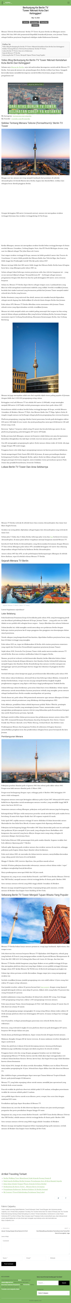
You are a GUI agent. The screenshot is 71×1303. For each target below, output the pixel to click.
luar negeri (45, 987)
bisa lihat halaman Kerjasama (10, 1284)
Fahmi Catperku (8, 1206)
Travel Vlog (44, 22)
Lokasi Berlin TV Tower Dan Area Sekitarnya (17, 51)
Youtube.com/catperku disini (10, 1289)
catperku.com (37, 1300)
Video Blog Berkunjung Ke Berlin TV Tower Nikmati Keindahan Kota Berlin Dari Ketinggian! (33, 46)
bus (51, 537)
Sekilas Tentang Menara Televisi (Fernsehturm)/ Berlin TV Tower (24, 49)
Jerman (26, 22)
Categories (40, 1289)
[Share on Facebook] (66, 1198)
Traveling (35, 25)
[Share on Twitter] (58, 1198)
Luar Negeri (34, 22)
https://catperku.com (7, 1220)
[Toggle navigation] (68, 3)
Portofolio (26, 1284)
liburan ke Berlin (17, 67)
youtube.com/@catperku (21, 119)
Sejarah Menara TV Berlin (11, 53)
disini (19, 1280)
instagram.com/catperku (22, 116)
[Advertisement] (35, 198)
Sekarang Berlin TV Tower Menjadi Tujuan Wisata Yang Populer (23, 55)
